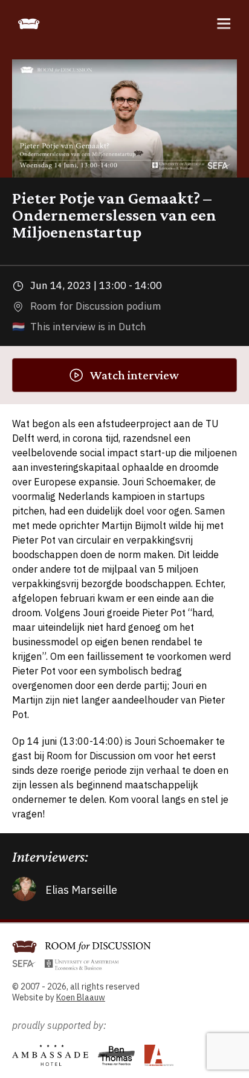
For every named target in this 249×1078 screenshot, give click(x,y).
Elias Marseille (81, 890)
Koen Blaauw (80, 997)
